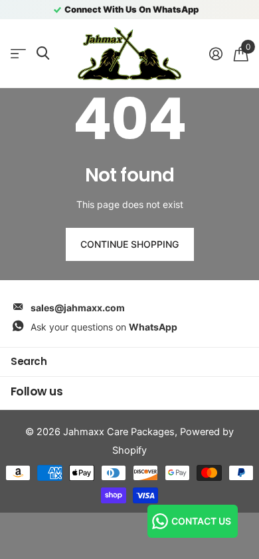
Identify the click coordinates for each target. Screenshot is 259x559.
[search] (43, 53)
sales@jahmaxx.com (78, 307)
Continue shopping (129, 244)
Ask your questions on (104, 326)
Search (28, 361)
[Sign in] (215, 54)
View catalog (18, 54)
